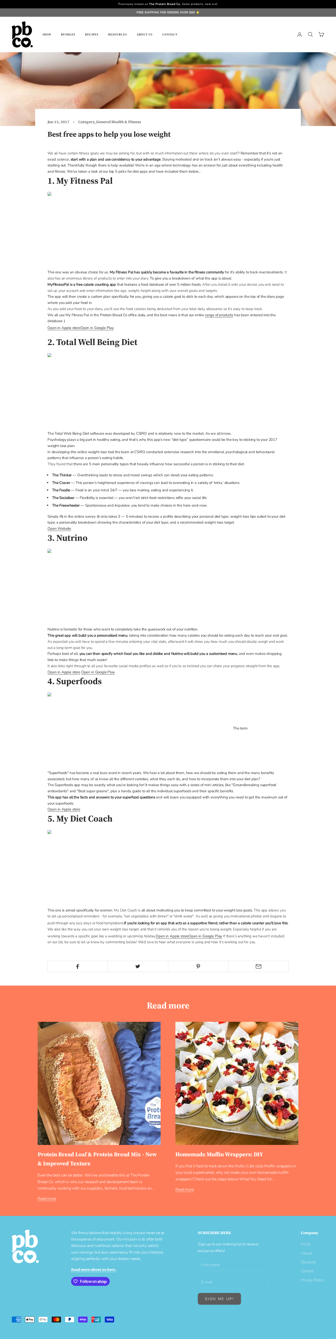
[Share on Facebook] (77, 966)
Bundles (68, 34)
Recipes (91, 34)
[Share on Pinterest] (198, 966)
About (306, 1253)
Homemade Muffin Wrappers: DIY (219, 1154)
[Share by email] (259, 966)
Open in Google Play (98, 672)
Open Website (59, 528)
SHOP (47, 34)
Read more (47, 1198)
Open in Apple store (63, 672)
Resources (117, 34)
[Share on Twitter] (138, 966)
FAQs (305, 1244)
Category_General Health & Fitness (109, 121)
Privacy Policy (312, 1280)
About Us (145, 34)
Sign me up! (219, 1298)
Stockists (308, 1262)
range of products (219, 315)
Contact (169, 34)
